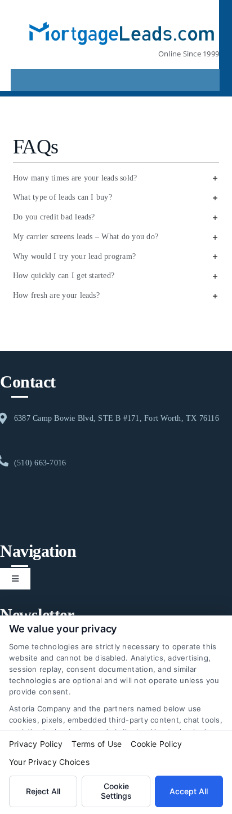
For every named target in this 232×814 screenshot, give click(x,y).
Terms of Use (97, 744)
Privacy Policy (36, 744)
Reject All (43, 791)
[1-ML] (121, 15)
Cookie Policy (156, 744)
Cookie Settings (116, 790)
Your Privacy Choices (49, 762)
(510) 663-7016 (40, 463)
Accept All (188, 791)
